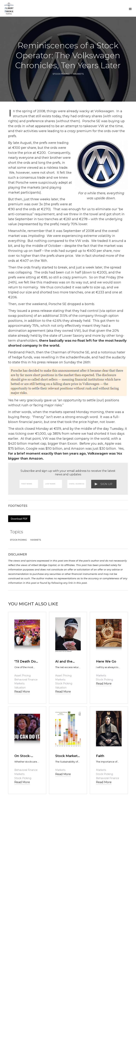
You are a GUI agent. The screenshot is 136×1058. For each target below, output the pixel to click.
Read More (22, 691)
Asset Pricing (22, 675)
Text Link (21, 654)
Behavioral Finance (26, 679)
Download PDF (19, 518)
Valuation (20, 687)
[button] (130, 9)
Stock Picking (61, 73)
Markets (78, 73)
